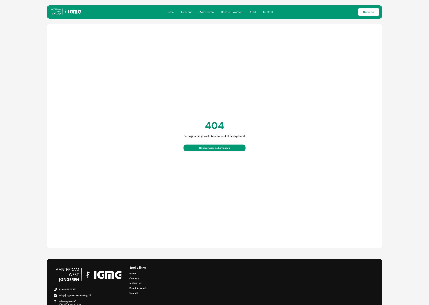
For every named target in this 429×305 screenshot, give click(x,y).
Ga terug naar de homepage (214, 147)
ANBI (253, 12)
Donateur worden (231, 12)
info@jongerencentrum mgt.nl (75, 295)
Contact (268, 12)
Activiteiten (206, 12)
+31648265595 (67, 289)
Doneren (368, 12)
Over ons (186, 12)
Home (170, 12)
